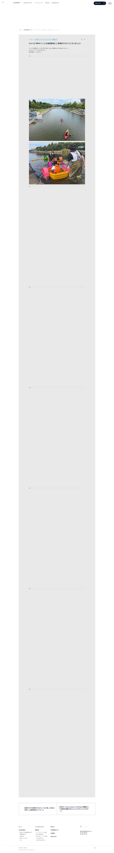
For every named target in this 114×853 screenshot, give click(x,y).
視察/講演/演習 (55, 3)
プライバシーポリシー (23, 847)
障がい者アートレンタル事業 (41, 836)
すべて (21, 840)
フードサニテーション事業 (41, 832)
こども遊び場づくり (40, 838)
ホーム (20, 826)
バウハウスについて (38, 3)
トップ (20, 29)
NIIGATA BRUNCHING (40, 840)
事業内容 (47, 3)
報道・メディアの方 (23, 838)
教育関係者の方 (23, 834)
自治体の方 (22, 836)
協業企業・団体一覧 (27, 3)
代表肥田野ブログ (55, 830)
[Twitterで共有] (81, 39)
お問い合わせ (54, 836)
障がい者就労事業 (39, 834)
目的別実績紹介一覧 (27, 29)
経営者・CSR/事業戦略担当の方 (26, 832)
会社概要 (53, 833)
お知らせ (53, 826)
